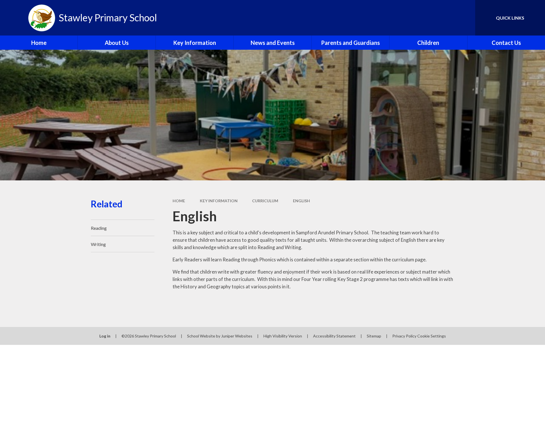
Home (179, 200)
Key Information (219, 200)
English (301, 200)
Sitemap (374, 336)
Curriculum (265, 200)
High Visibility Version (282, 336)
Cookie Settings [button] (431, 336)
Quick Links (510, 17)
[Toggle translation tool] (445, 18)
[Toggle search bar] (465, 18)
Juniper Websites (236, 336)
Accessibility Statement (334, 336)
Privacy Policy (404, 336)
